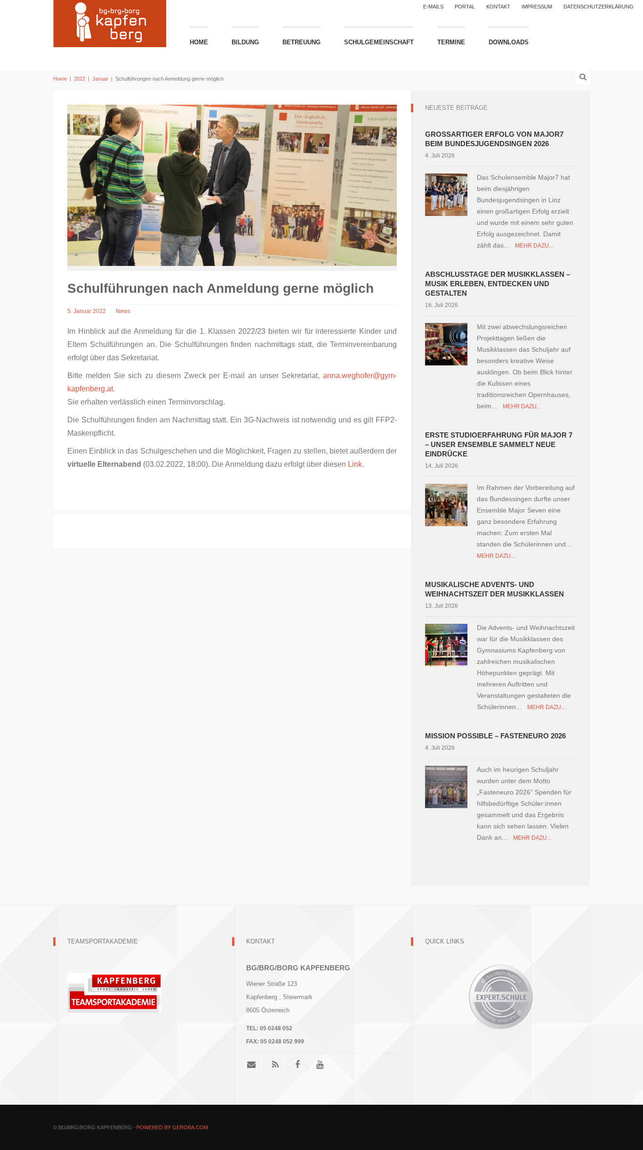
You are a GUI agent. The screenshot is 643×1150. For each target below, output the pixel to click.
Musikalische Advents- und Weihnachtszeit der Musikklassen (494, 589)
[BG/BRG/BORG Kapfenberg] (109, 22)
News (123, 311)
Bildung (245, 42)
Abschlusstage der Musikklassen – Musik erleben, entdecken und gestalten (497, 283)
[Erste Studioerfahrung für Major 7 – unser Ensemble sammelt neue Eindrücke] (446, 504)
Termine (451, 42)
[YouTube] (319, 1064)
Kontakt (498, 6)
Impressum (537, 6)
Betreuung (301, 42)
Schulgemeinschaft (379, 42)
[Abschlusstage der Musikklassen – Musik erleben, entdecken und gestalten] (446, 343)
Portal (465, 6)
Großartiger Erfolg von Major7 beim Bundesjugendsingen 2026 (494, 139)
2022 (79, 79)
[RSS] (275, 1064)
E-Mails (433, 6)
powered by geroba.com (172, 1127)
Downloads (509, 42)
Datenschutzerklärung (598, 6)
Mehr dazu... (534, 245)
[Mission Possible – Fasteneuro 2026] (446, 786)
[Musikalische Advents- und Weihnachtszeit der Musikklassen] (446, 644)
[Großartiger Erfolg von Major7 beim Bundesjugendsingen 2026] (446, 194)
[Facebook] (297, 1064)
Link (355, 464)
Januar (100, 79)
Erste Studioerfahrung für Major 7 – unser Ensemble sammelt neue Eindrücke (498, 444)
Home (199, 42)
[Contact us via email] (255, 1064)
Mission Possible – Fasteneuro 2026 (495, 736)
